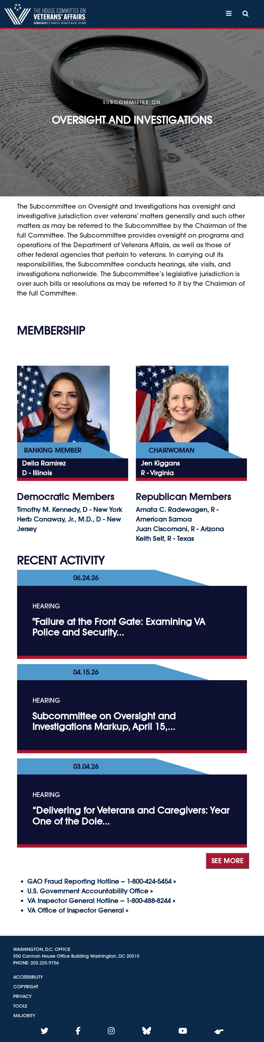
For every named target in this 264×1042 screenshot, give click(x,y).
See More (227, 861)
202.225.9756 (45, 963)
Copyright (25, 987)
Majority (24, 1016)
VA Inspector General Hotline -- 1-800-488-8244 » (101, 900)
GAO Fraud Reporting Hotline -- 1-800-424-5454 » (101, 881)
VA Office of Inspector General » (77, 910)
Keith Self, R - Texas (165, 538)
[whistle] (218, 1031)
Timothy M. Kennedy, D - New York (69, 509)
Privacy (22, 996)
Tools (20, 1006)
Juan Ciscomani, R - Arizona (180, 529)
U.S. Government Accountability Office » (90, 891)
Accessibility (28, 977)
